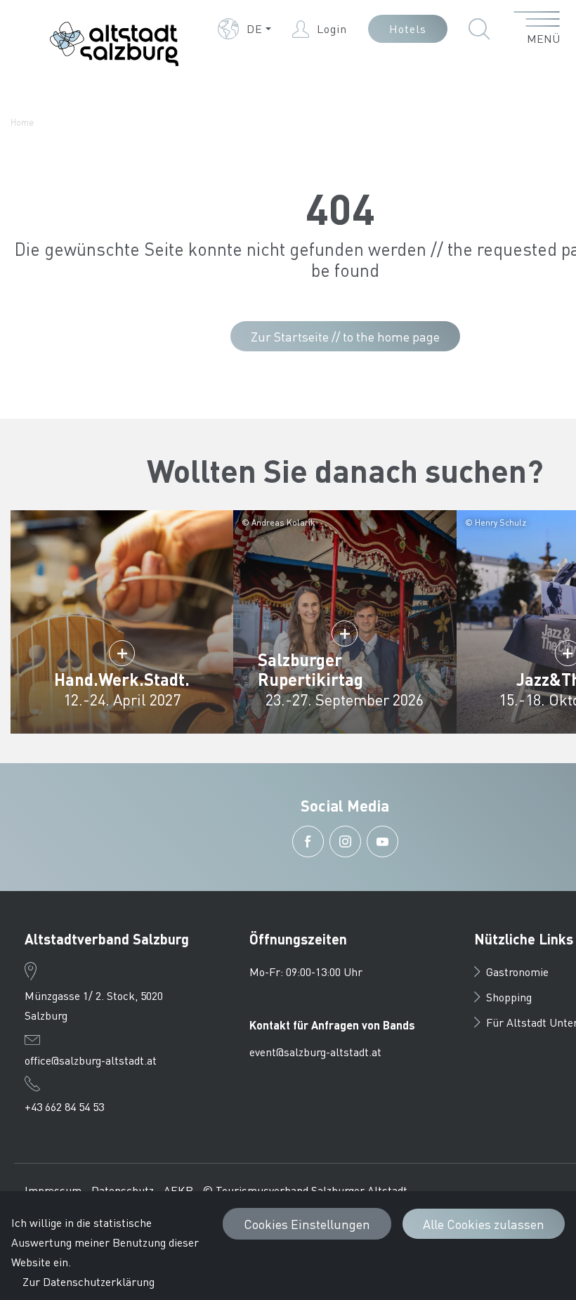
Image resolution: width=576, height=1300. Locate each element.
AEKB (178, 1190)
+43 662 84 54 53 (64, 1106)
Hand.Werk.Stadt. (122, 679)
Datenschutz (122, 1190)
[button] (244, 28)
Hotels (407, 28)
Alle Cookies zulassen (483, 1224)
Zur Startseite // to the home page (345, 336)
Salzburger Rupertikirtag (310, 669)
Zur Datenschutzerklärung (88, 1281)
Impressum (53, 1190)
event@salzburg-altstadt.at (315, 1051)
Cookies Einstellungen (307, 1224)
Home (22, 122)
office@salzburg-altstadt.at (91, 1060)
